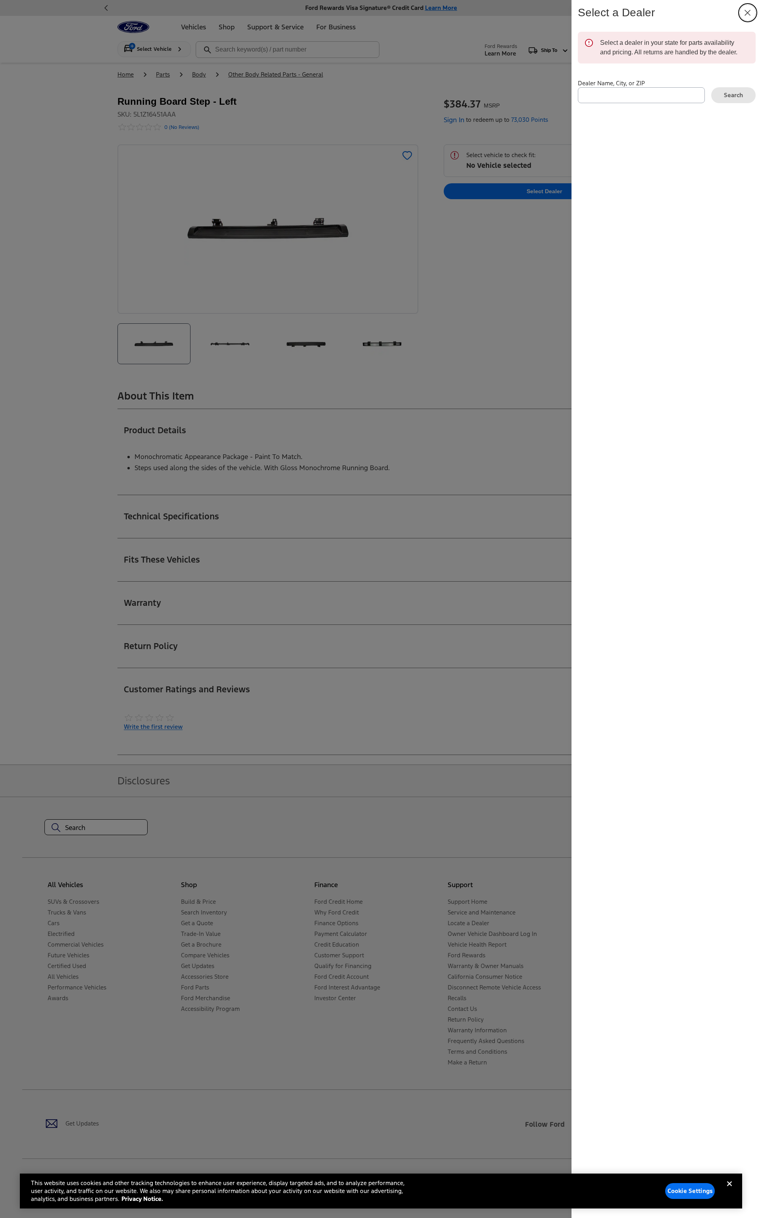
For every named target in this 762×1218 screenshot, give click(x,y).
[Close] (729, 1190)
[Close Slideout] (748, 13)
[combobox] (641, 95)
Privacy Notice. (142, 1199)
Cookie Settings (690, 1191)
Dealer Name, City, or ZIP (611, 83)
